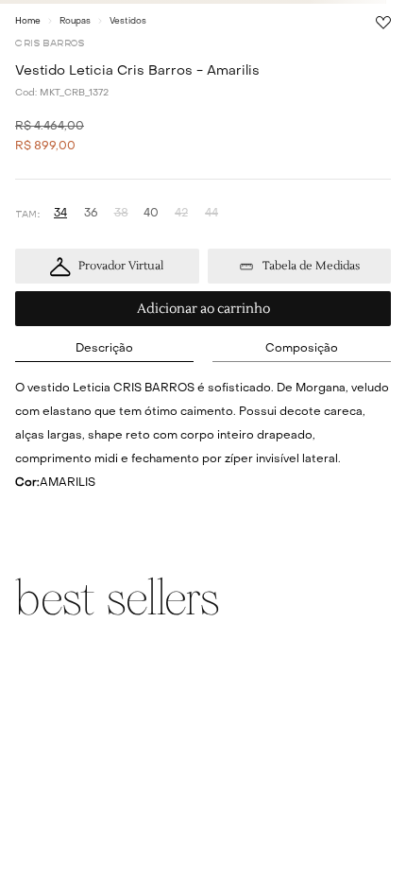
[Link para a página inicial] (28, 20)
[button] (60, 214)
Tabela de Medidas (311, 266)
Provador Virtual (120, 266)
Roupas (75, 21)
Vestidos (128, 21)
